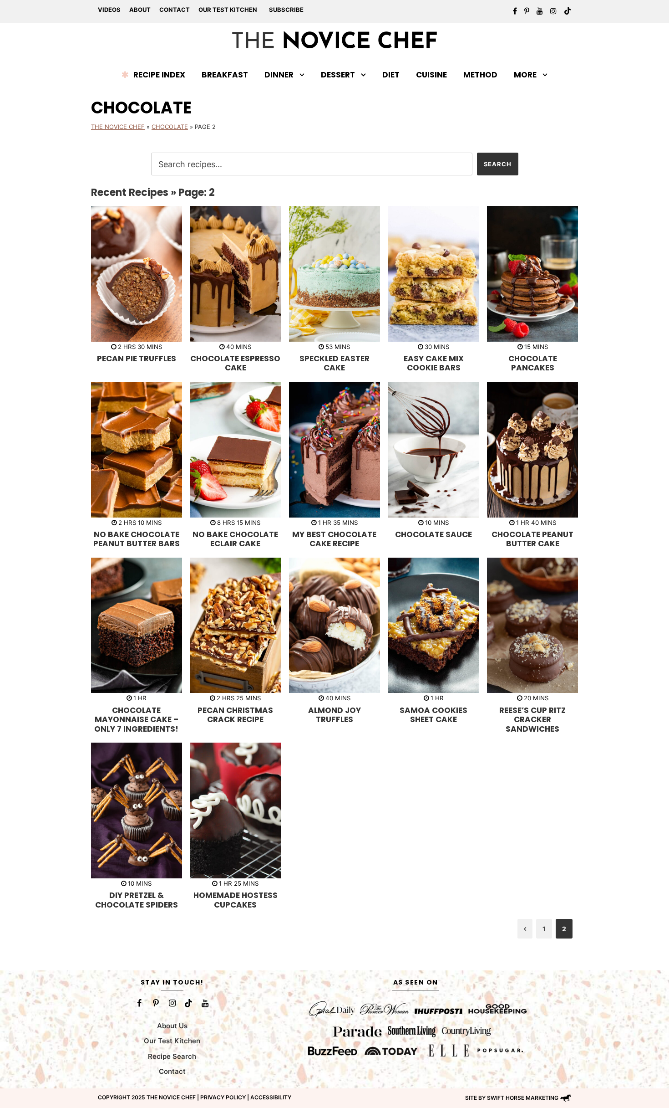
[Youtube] (205, 1003)
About (140, 9)
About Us (172, 1025)
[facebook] (515, 10)
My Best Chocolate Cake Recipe (334, 539)
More (525, 74)
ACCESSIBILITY (270, 1097)
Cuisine (431, 74)
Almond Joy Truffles (334, 715)
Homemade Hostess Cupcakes (235, 900)
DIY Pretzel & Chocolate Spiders (136, 900)
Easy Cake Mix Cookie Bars (434, 363)
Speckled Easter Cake (334, 363)
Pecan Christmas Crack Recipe (235, 715)
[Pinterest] (155, 1003)
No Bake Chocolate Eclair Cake (235, 539)
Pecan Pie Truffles (136, 358)
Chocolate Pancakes (532, 363)
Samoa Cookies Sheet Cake (433, 715)
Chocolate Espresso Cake (235, 363)
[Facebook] (139, 1003)
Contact (174, 9)
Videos (109, 9)
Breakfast (225, 74)
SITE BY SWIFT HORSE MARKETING (511, 1097)
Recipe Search (172, 1056)
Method (480, 74)
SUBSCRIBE (286, 9)
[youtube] (540, 10)
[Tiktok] (188, 1003)
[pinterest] (526, 10)
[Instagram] (172, 1003)
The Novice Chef (118, 126)
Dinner (279, 74)
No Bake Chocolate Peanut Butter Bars (136, 539)
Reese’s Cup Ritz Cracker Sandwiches (532, 719)
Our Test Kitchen (227, 9)
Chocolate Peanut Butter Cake (532, 539)
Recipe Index (159, 74)
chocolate (170, 126)
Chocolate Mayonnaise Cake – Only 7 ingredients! (136, 719)
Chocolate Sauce (433, 534)
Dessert (338, 74)
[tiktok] (567, 10)
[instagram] (553, 10)
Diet (391, 74)
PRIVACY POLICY (223, 1097)
